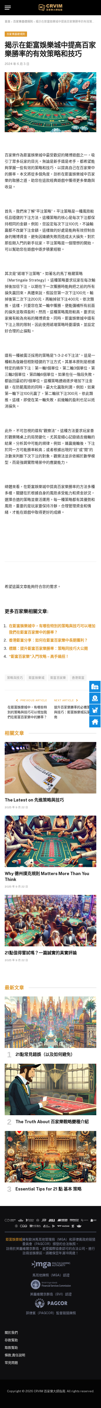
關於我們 (11, 1332)
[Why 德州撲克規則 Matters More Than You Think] (50, 841)
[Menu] (8, 7)
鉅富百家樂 (58, 677)
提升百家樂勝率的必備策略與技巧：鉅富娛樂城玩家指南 (73, 712)
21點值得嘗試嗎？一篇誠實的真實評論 (41, 952)
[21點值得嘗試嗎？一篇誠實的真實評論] (50, 920)
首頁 (7, 21)
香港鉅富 (78, 677)
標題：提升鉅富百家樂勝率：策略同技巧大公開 (48, 648)
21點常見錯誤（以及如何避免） (45, 1054)
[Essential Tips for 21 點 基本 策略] (50, 1156)
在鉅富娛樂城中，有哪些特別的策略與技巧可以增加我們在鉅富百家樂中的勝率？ (27, 712)
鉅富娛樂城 (36, 677)
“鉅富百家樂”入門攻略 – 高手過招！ (39, 656)
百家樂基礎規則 (23, 21)
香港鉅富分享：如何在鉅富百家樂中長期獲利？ (48, 640)
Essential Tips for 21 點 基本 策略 (49, 1188)
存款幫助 (11, 1340)
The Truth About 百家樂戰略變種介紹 (52, 1121)
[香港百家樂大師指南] (50, 7)
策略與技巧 (15, 677)
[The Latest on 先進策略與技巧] (50, 767)
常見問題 (11, 1362)
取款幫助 (11, 1347)
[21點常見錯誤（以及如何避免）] (50, 1022)
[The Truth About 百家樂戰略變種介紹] (50, 1089)
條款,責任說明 (15, 1355)
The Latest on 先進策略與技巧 (34, 799)
